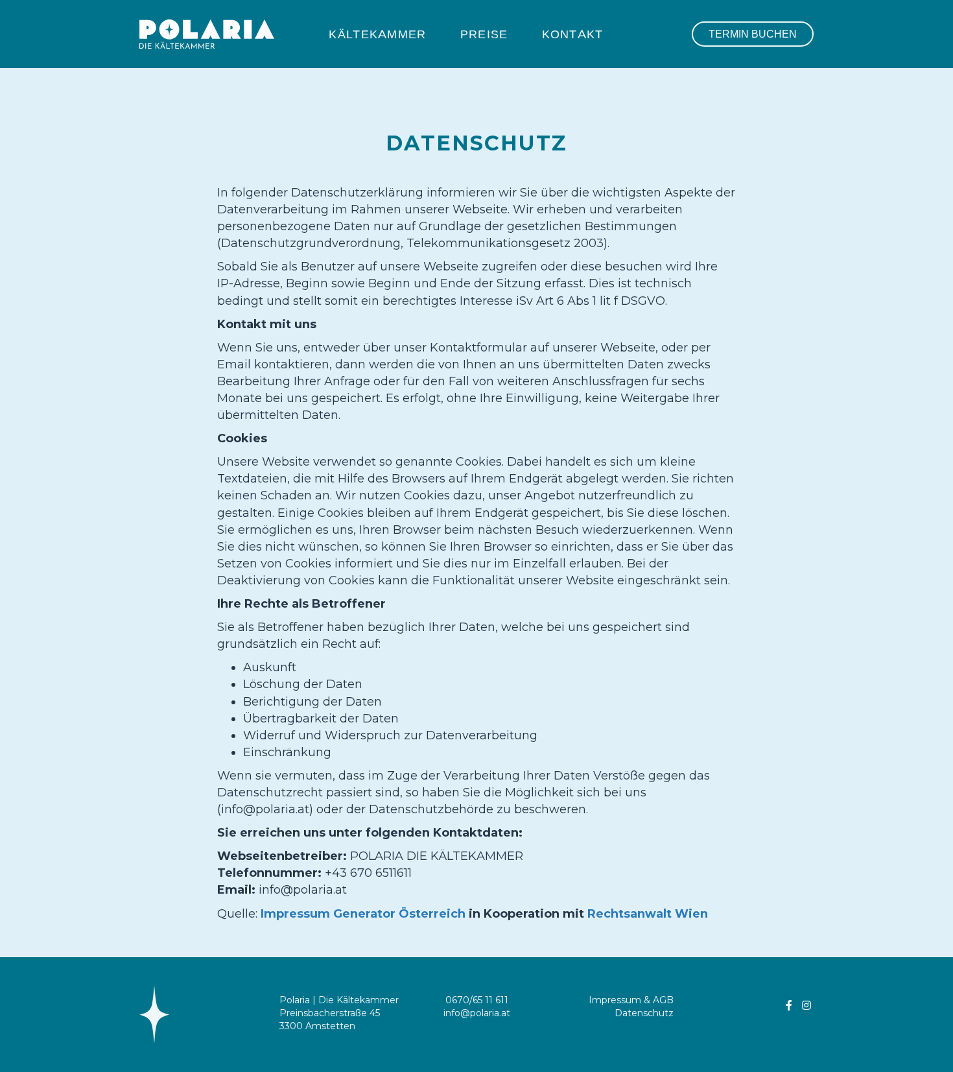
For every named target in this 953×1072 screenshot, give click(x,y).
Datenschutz (644, 1013)
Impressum (615, 1000)
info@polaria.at (476, 1013)
